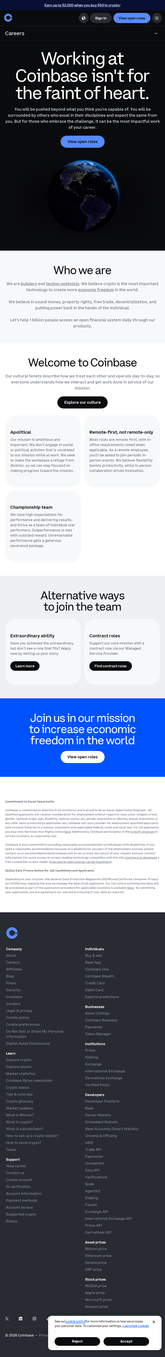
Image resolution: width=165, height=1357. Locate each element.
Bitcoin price (96, 1249)
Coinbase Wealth (99, 976)
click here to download (141, 857)
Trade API (93, 1149)
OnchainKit (94, 1163)
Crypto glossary (19, 1101)
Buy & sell (93, 955)
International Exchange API (108, 1218)
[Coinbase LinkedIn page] (20, 1319)
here (67, 831)
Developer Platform (102, 1101)
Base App (93, 962)
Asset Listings (97, 1013)
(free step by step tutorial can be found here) (80, 862)
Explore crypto (18, 1060)
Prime (90, 1050)
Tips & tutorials (19, 1094)
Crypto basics (17, 1087)
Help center (16, 1166)
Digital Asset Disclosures (28, 1043)
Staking (91, 1057)
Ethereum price (98, 1255)
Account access (19, 1207)
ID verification (18, 1186)
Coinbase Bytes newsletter (29, 1080)
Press (11, 983)
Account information (23, 1193)
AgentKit (92, 1191)
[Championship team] (43, 526)
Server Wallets (98, 1115)
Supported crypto (21, 1214)
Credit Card (95, 983)
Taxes (11, 1149)
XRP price (93, 1269)
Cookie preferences (23, 1024)
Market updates (19, 1108)
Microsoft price (98, 1299)
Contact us (15, 1173)
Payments (93, 1027)
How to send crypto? (23, 1142)
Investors (14, 997)
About (11, 955)
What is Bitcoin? (20, 1115)
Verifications (96, 1177)
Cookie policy (17, 1017)
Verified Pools (97, 1085)
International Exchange (105, 1071)
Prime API (93, 1225)
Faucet (91, 1205)
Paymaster (94, 1156)
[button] (157, 18)
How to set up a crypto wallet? (32, 1136)
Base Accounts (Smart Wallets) (111, 1129)
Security (13, 990)
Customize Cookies (135, 1326)
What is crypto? (19, 1122)
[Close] (153, 1321)
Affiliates (14, 969)
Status (11, 1221)
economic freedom (96, 289)
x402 (89, 1142)
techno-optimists (62, 283)
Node (89, 1184)
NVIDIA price (96, 1286)
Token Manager (98, 1034)
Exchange (93, 1064)
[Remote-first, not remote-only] (122, 451)
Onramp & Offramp (101, 1136)
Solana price (96, 1262)
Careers (13, 962)
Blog (10, 976)
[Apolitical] (43, 451)
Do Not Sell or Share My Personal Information (35, 1034)
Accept (126, 1341)
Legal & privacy (19, 1010)
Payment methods (21, 1200)
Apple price (95, 1293)
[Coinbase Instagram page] (34, 1319)
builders (29, 283)
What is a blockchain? (24, 1129)
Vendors (13, 1004)
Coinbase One (97, 969)
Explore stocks (19, 1067)
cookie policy (75, 1321)
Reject (77, 1341)
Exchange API (96, 1211)
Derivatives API (98, 1232)
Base (89, 1108)
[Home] (8, 17)
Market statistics (20, 1073)
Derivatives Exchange (103, 1078)
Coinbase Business (101, 1020)
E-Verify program (142, 831)
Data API (92, 1170)
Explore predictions (102, 997)
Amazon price (96, 1306)
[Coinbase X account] (7, 1319)
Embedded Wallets (101, 1122)
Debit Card (94, 990)
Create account (19, 1180)
